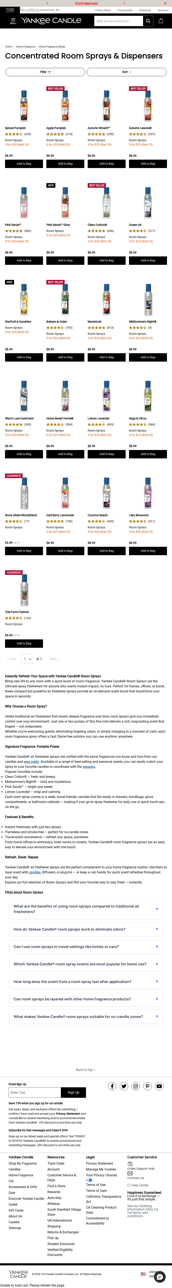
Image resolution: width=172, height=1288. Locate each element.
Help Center (140, 1185)
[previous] (48, 3)
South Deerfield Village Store (64, 1212)
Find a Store (56, 1186)
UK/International (59, 1220)
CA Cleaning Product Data (101, 1209)
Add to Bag (24, 163)
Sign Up (73, 1092)
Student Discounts (61, 1244)
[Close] (165, 3)
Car (11, 1181)
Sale (12, 1193)
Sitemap (15, 1228)
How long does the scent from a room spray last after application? (73, 981)
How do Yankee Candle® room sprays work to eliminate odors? (69, 929)
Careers (14, 1222)
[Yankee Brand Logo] (51, 21)
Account (53, 1169)
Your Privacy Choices (101, 1175)
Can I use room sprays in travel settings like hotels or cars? (66, 946)
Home (8, 46)
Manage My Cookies (101, 1169)
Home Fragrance (25, 46)
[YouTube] (159, 1086)
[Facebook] (112, 1086)
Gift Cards (16, 1210)
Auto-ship (54, 1198)
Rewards (53, 1192)
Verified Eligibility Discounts (60, 1252)
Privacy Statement (68, 1113)
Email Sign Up (17, 1084)
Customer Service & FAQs (61, 1177)
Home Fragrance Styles (52, 46)
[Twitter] (124, 1086)
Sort (125, 72)
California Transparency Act (103, 1199)
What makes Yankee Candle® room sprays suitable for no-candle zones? (78, 1016)
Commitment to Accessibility (97, 1220)
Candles (15, 1169)
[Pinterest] (147, 1086)
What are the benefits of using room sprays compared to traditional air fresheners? (76, 909)
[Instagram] (136, 1086)
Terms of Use (96, 1185)
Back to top (84, 1070)
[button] (160, 1277)
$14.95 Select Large (86, 3)
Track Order (55, 1163)
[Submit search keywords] (148, 21)
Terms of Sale (96, 1191)
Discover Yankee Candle (26, 1199)
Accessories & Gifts (23, 1187)
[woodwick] (30, 10)
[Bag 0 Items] (160, 21)
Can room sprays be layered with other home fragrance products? (72, 999)
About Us (15, 1216)
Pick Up (53, 1238)
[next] (124, 3)
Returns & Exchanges (63, 1232)
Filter (43, 72)
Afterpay (53, 1204)
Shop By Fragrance (23, 1163)
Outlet (13, 1205)
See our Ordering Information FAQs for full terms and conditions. (142, 1211)
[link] (18, 134)
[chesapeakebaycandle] (50, 10)
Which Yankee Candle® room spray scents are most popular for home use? (80, 964)
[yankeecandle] (10, 10)
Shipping (54, 1226)
